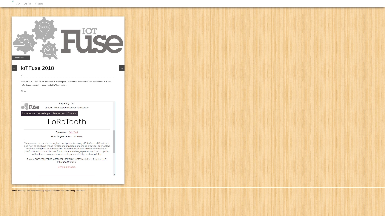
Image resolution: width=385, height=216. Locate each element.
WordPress (80, 191)
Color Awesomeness (34, 191)
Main (18, 4)
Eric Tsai (27, 4)
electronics (19, 58)
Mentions (39, 4)
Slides (23, 91)
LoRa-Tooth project (58, 85)
